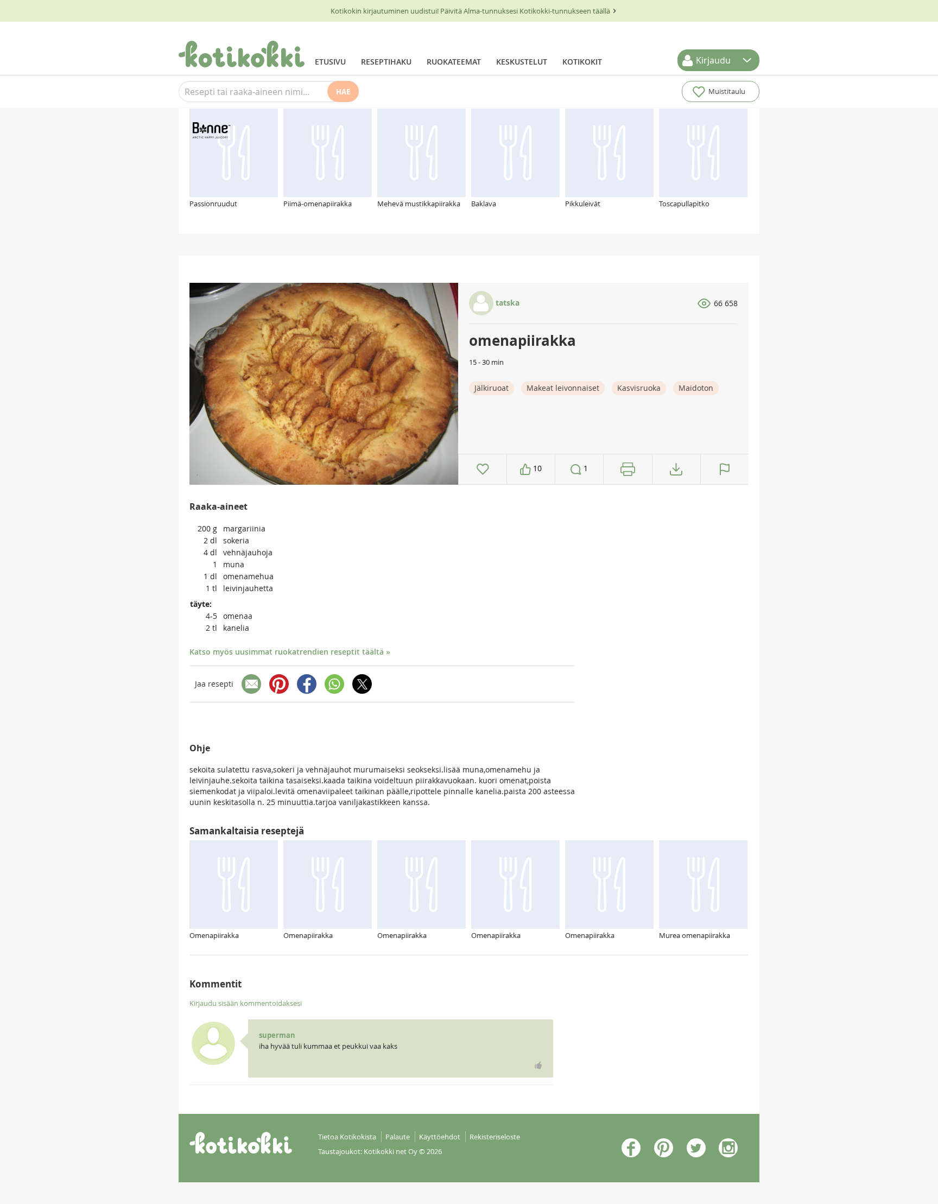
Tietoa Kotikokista (347, 1137)
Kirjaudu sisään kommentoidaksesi (245, 1003)
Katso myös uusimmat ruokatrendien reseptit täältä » (289, 652)
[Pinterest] (279, 684)
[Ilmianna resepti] (725, 469)
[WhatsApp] (334, 684)
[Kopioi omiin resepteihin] (676, 469)
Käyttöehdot (439, 1137)
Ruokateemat (454, 61)
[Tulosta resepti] (627, 469)
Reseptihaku (386, 61)
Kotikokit (582, 61)
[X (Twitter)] (362, 684)
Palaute (397, 1137)
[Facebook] (306, 684)
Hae (343, 92)
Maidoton (696, 388)
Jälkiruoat (491, 388)
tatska (506, 302)
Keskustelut (521, 61)
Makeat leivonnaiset (563, 388)
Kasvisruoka (639, 388)
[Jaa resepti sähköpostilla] (251, 684)
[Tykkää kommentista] (538, 1065)
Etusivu (330, 61)
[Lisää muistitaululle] (482, 469)
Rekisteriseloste (495, 1137)
